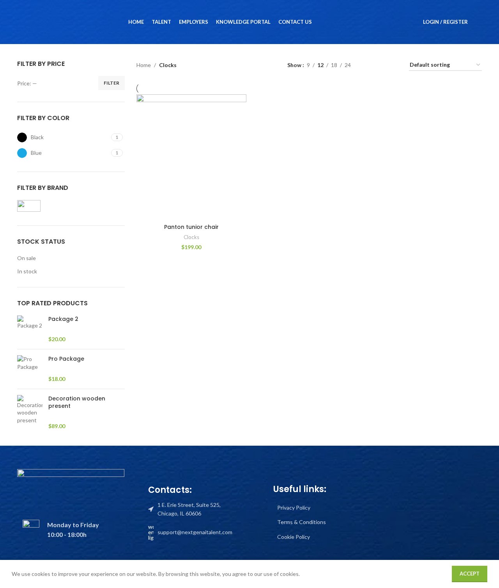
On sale (26, 258)
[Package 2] (29, 329)
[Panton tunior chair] (191, 157)
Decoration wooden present (76, 402)
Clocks (191, 237)
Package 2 (63, 319)
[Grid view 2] (369, 65)
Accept (470, 573)
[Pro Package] (29, 369)
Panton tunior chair (191, 227)
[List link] (190, 509)
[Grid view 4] (393, 65)
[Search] (479, 22)
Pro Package (66, 359)
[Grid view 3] (381, 65)
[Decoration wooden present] (29, 412)
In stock (27, 271)
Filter (111, 83)
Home (143, 65)
